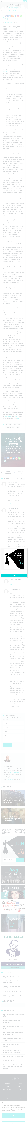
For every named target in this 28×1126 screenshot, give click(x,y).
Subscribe (14, 575)
